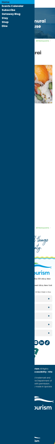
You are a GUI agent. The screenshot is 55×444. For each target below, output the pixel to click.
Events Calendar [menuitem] (13, 6)
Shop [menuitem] (5, 22)
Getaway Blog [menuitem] (11, 14)
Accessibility (39, 371)
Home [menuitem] (5, 2)
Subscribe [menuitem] (8, 10)
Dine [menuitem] (5, 26)
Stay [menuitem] (5, 18)
